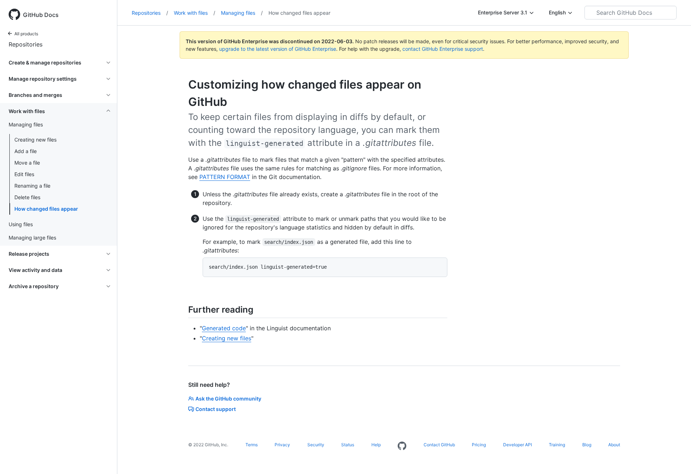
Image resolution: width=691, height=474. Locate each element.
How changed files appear (46, 209)
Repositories (25, 44)
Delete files (27, 197)
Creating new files (35, 140)
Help (376, 444)
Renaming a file (32, 186)
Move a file (27, 163)
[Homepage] (402, 446)
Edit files (24, 174)
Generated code (224, 328)
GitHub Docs (41, 14)
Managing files (242, 13)
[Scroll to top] (675, 458)
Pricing (479, 444)
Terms (251, 444)
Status (347, 444)
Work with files (194, 13)
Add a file (25, 151)
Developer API (517, 444)
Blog (586, 444)
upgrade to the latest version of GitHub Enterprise (277, 49)
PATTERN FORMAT (224, 176)
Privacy (282, 444)
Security (315, 444)
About (614, 444)
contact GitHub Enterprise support (442, 49)
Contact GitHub (439, 444)
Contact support (215, 409)
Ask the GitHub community (228, 398)
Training (557, 444)
